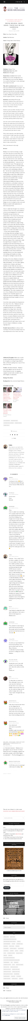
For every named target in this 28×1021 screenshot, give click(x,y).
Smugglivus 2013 (7, 971)
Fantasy (17, 946)
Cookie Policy (7, 1015)
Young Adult (6, 425)
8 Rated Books (9, 19)
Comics (18, 941)
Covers (13, 943)
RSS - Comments (7, 990)
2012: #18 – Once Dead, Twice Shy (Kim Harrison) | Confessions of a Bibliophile (14, 743)
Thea (14, 438)
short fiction (18, 834)
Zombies (21, 978)
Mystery (10, 955)
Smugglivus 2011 (7, 969)
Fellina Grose (13, 659)
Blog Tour (12, 936)
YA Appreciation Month (14, 21)
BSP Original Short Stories (10, 941)
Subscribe (7, 887)
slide (13, 964)
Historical (6, 950)
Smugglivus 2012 (15, 969)
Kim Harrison (7, 420)
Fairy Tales (11, 946)
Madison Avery (14, 420)
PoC (11, 962)
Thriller (13, 976)
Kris (10, 676)
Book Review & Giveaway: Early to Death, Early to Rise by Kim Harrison (17, 395)
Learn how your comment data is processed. (14, 811)
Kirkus (16, 950)
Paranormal (6, 962)
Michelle (11, 492)
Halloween (20, 948)
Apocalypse (6, 936)
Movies (5, 955)
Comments (14, 431)
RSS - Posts (6, 918)
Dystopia (6, 946)
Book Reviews (19, 19)
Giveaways (6, 948)
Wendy (11, 477)
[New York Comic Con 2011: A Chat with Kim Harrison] (7, 405)
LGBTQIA (21, 950)
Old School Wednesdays (9, 957)
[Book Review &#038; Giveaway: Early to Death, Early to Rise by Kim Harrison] (17, 389)
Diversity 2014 (20, 943)
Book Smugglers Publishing (10, 939)
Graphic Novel (13, 948)
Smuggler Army (19, 964)
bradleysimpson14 (14, 761)
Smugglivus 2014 (16, 971)
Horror (11, 950)
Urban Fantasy (7, 978)
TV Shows (19, 976)
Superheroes (6, 976)
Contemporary (7, 943)
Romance (16, 962)
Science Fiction (7, 964)
